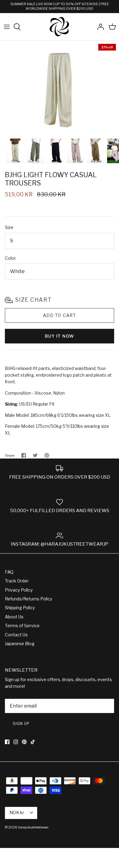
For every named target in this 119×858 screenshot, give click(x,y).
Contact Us (16, 634)
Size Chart (33, 300)
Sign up (21, 723)
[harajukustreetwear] (59, 27)
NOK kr (16, 812)
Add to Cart (59, 315)
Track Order (17, 580)
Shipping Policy (20, 607)
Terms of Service (22, 625)
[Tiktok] (33, 742)
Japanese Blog (19, 643)
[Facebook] (7, 742)
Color (10, 258)
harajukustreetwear (33, 827)
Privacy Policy (19, 590)
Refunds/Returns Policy (28, 598)
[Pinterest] (24, 742)
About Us (14, 616)
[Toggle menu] (6, 26)
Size (9, 227)
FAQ (9, 572)
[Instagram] (15, 742)
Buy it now (59, 336)
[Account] (99, 26)
